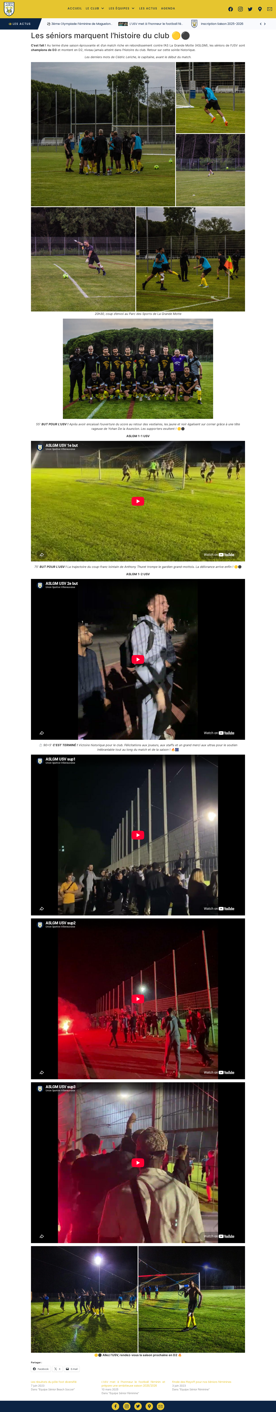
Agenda (168, 8)
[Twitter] (250, 9)
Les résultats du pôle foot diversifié (54, 1382)
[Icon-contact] (269, 9)
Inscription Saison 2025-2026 (151, 24)
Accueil (75, 8)
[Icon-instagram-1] (240, 9)
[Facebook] (230, 9)
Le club (92, 8)
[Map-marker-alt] (260, 9)
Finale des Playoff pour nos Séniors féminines (201, 1382)
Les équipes (119, 8)
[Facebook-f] (115, 1406)
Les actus (148, 8)
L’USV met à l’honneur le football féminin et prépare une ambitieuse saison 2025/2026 (133, 1384)
